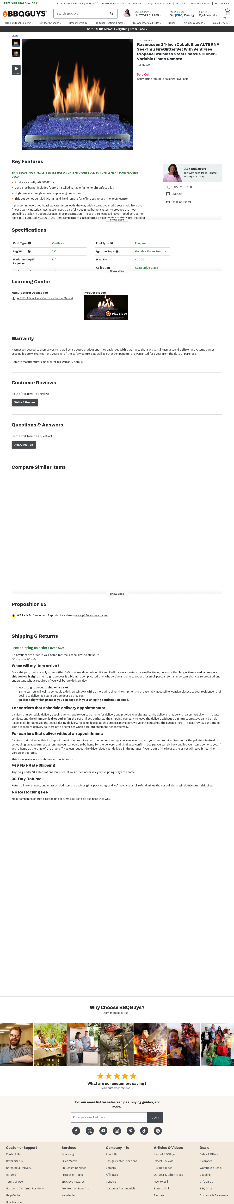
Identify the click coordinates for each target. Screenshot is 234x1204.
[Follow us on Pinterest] (131, 1131)
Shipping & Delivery (18, 1168)
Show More (117, 219)
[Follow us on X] (90, 1131)
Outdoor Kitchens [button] (49, 23)
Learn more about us (115, 1013)
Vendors (111, 1181)
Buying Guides (163, 1168)
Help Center (13, 1195)
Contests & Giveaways (214, 1195)
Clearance (206, 1161)
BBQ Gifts (206, 1188)
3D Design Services (73, 1168)
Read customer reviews (115, 1088)
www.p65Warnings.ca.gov (91, 615)
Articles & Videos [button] (193, 23)
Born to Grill (161, 1188)
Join (155, 1117)
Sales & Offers (209, 1154)
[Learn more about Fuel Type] (112, 243)
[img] (77, 95)
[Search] (111, 13)
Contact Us (13, 1154)
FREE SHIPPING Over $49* (21, 3)
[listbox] (16, 48)
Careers (111, 1168)
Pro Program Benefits (75, 1188)
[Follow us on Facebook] (76, 1131)
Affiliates (112, 1175)
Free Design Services (113, 3)
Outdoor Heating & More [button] (109, 23)
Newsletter (68, 1195)
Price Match (69, 1161)
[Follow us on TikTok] (144, 1131)
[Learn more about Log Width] (29, 251)
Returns (11, 1175)
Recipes (159, 1195)
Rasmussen (144, 64)
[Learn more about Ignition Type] (117, 251)
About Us (111, 1154)
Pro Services (135, 3)
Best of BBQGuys (164, 1154)
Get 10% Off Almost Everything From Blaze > (117, 29)
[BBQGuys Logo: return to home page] (27, 14)
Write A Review (24, 402)
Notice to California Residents (25, 1188)
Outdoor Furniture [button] (78, 23)
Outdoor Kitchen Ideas (168, 1175)
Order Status (14, 1161)
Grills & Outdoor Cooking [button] (17, 23)
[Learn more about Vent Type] (29, 243)
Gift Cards (181, 3)
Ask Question (23, 444)
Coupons (205, 1175)
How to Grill (161, 1181)
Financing (67, 1154)
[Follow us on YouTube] (103, 1131)
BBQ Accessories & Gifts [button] (145, 23)
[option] (16, 46)
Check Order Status (200, 3)
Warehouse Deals (210, 1168)
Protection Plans (72, 1175)
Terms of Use (14, 1181)
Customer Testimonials (120, 1188)
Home (15, 35)
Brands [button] (171, 23)
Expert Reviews (163, 1161)
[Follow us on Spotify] (158, 1131)
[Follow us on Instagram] (117, 1131)
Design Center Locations (159, 3)
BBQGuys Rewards (73, 1181)
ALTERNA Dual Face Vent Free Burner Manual (45, 298)
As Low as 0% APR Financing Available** (77, 3)
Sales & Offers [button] (220, 23)
